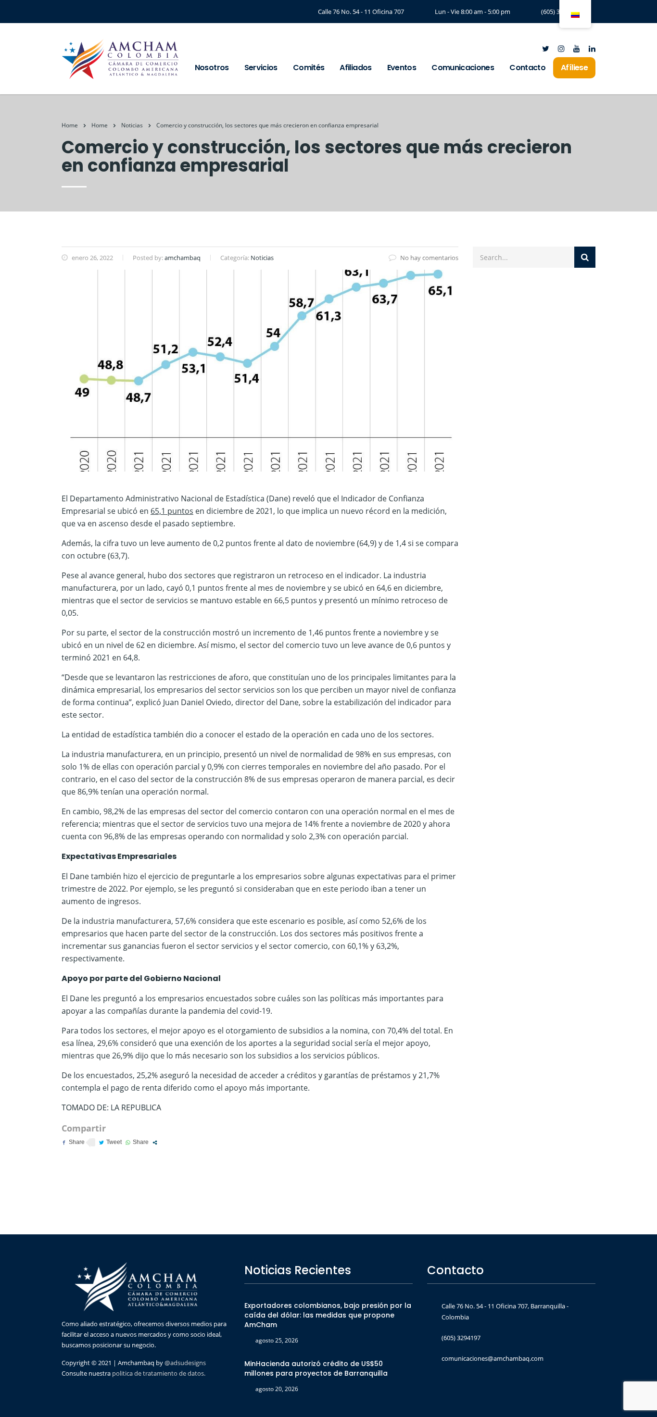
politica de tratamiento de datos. (158, 1373)
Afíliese (574, 67)
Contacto (527, 67)
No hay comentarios (429, 257)
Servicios (261, 67)
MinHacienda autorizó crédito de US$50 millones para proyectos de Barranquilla (316, 1368)
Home (70, 125)
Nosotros (212, 67)
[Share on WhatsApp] (137, 1142)
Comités (309, 67)
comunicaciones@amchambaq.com (492, 1358)
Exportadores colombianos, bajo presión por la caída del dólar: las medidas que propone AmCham (327, 1315)
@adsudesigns (184, 1362)
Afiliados (355, 67)
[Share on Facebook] (73, 1142)
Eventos (402, 67)
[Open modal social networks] (154, 1142)
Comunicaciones (462, 67)
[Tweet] (110, 1142)
